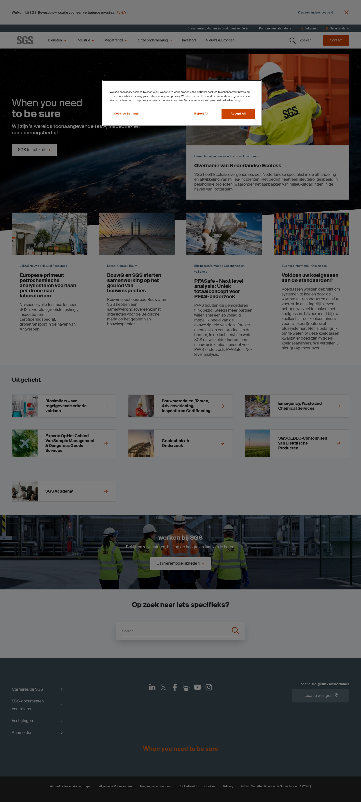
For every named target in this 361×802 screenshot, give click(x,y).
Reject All (201, 113)
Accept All (238, 113)
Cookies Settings (126, 113)
